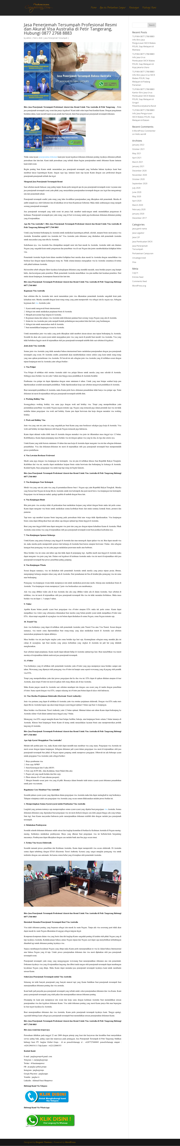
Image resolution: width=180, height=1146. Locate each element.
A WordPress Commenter (144, 130)
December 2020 (139, 170)
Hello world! (140, 134)
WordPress (70, 1142)
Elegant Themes (44, 1142)
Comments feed (139, 281)
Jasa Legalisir (138, 233)
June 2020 (136, 192)
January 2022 (138, 144)
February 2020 (138, 209)
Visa (134, 262)
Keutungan (134, 8)
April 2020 (136, 200)
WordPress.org (139, 285)
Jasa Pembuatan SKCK (142, 241)
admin (28, 38)
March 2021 (137, 162)
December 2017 (139, 218)
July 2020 (136, 188)
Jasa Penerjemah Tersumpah (55, 38)
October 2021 (138, 149)
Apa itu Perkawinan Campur (113, 8)
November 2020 (139, 175)
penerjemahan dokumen (48, 157)
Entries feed (137, 277)
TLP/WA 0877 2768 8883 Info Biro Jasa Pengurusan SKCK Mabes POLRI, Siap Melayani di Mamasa (144, 43)
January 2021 (138, 166)
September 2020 (139, 183)
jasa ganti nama (139, 228)
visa (36, 303)
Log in (135, 272)
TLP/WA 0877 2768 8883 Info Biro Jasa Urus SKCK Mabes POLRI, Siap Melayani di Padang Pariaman (143, 78)
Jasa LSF (136, 237)
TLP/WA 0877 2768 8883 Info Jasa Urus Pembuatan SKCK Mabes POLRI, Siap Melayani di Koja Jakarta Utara (143, 61)
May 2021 (136, 153)
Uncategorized (139, 257)
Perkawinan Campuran (142, 253)
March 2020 (137, 205)
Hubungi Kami (149, 8)
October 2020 (138, 179)
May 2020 (136, 196)
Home (93, 8)
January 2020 (138, 213)
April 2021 (136, 157)
